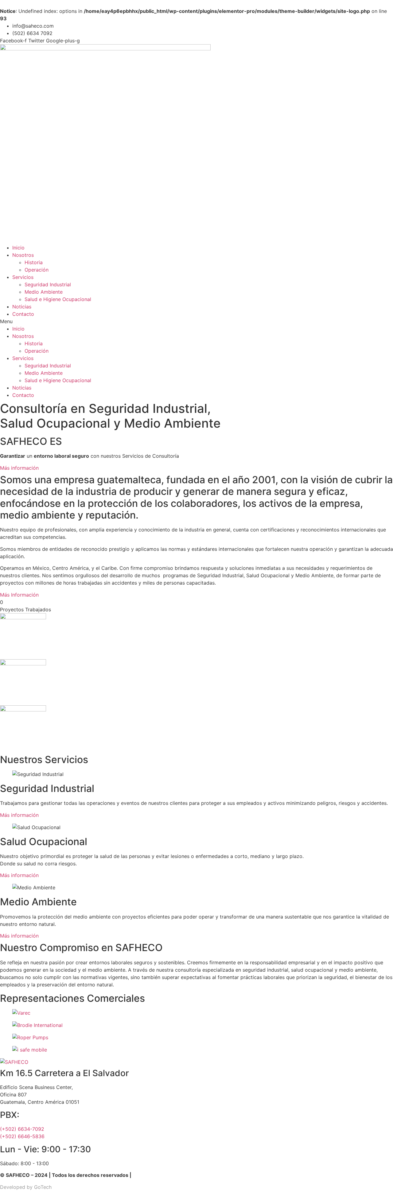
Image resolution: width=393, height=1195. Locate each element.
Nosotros (23, 255)
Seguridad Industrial (48, 284)
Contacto (23, 314)
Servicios (22, 277)
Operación (37, 270)
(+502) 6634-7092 (22, 1129)
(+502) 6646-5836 (22, 1136)
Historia (34, 262)
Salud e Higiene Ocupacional (58, 299)
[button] (196, 321)
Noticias (21, 307)
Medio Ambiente (44, 292)
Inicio (18, 248)
